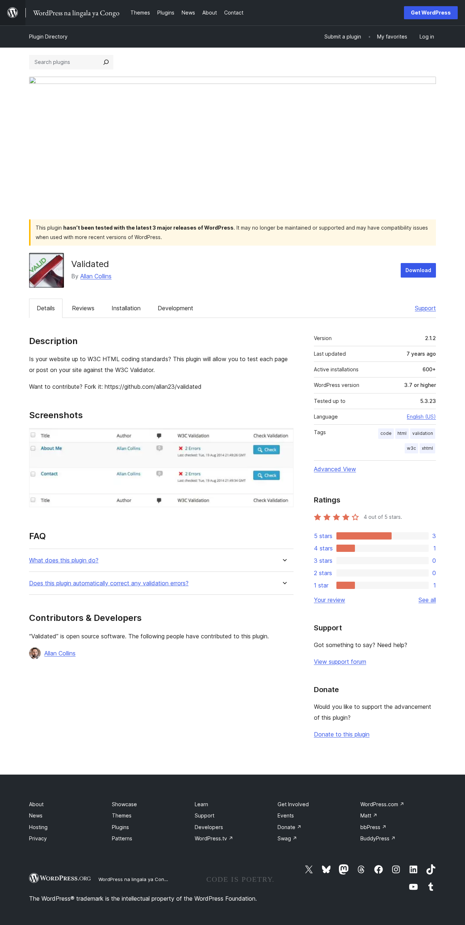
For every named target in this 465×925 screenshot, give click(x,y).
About (36, 804)
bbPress (373, 827)
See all (427, 599)
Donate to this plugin (341, 734)
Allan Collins (96, 276)
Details (46, 308)
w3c (411, 448)
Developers (209, 827)
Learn (201, 804)
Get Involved (293, 804)
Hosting (38, 827)
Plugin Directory (48, 36)
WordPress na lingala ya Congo (134, 879)
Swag (287, 838)
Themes (122, 815)
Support (425, 308)
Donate (290, 827)
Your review (329, 599)
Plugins (120, 827)
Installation (126, 308)
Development (175, 308)
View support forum (340, 661)
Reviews (83, 308)
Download (418, 270)
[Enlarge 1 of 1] (283, 437)
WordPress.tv (214, 838)
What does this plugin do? (63, 560)
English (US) (421, 416)
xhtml (427, 448)
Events (286, 815)
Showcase (124, 804)
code (386, 433)
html (402, 433)
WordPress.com (382, 804)
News (36, 815)
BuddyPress (378, 838)
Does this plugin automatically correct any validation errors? (109, 583)
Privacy (38, 838)
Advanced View (335, 469)
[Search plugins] (106, 62)
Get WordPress (431, 12)
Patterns (122, 838)
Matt (368, 815)
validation (422, 433)
